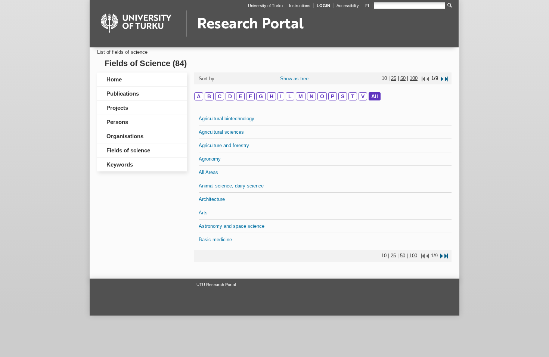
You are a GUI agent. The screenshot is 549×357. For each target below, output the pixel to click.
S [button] (342, 96)
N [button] (311, 96)
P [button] (332, 96)
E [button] (240, 96)
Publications (122, 93)
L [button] (290, 96)
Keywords (119, 164)
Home (114, 79)
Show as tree (294, 78)
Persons (117, 122)
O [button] (322, 96)
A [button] (199, 96)
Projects (117, 108)
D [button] (230, 96)
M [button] (300, 96)
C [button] (219, 96)
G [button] (261, 96)
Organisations (124, 136)
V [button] (363, 96)
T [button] (352, 96)
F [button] (250, 96)
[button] (441, 78)
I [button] (281, 96)
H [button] (271, 96)
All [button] (374, 96)
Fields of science (128, 150)
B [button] (209, 96)
